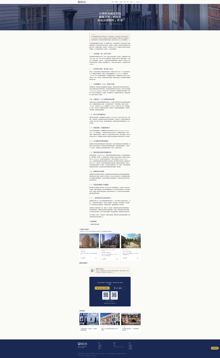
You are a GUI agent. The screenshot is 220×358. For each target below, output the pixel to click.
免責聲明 (130, 348)
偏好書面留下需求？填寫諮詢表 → (110, 303)
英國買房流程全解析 (95, 224)
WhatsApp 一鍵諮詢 (102, 288)
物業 (112, 1)
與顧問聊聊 (215, 348)
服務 (125, 1)
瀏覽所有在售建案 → (83, 263)
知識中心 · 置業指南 (110, 10)
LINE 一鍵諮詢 (118, 288)
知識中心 (116, 1)
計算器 (121, 1)
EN (141, 1)
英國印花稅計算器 (112, 136)
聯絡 (131, 1)
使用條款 (130, 346)
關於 (128, 1)
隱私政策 (130, 345)
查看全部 (100, 345)
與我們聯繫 (115, 211)
